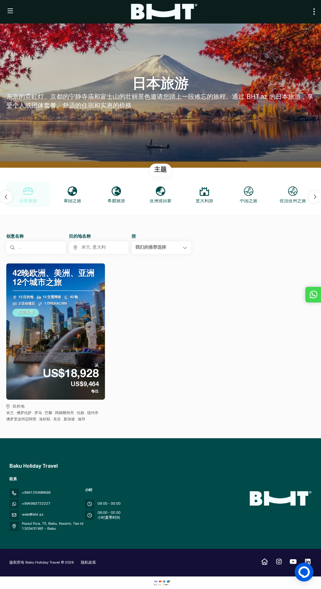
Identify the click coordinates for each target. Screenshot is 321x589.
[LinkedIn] (308, 563)
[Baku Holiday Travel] (280, 498)
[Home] (264, 563)
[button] (6, 197)
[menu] (314, 12)
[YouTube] (293, 563)
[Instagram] (279, 563)
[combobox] (99, 247)
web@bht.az (33, 515)
